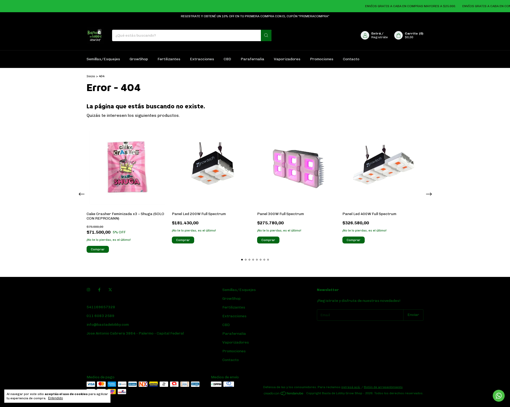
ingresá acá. (350, 387)
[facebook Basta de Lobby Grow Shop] (99, 290)
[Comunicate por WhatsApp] (499, 396)
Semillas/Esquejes (103, 59)
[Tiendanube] (283, 394)
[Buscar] (266, 35)
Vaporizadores (287, 59)
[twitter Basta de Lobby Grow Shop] (110, 290)
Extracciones (202, 59)
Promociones (321, 59)
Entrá (376, 33)
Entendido (55, 398)
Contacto (351, 59)
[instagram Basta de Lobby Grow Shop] (88, 290)
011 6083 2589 (100, 316)
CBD (227, 59)
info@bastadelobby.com (108, 324)
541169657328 (101, 307)
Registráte (379, 37)
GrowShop (139, 59)
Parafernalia (252, 59)
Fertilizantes (169, 59)
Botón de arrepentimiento (383, 387)
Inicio (91, 76)
